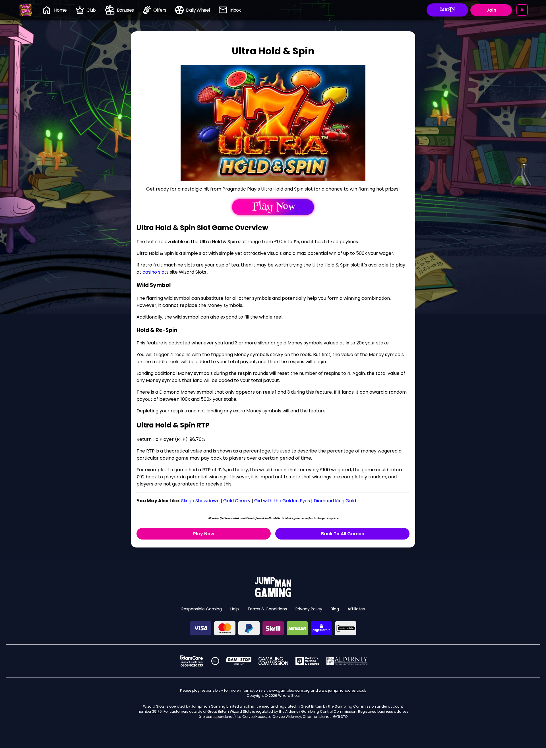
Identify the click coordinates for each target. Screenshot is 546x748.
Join (491, 10)
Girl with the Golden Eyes (282, 500)
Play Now (203, 533)
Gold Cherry (237, 500)
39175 (157, 711)
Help (234, 609)
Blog (335, 609)
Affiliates (356, 609)
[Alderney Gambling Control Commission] (347, 661)
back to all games (342, 533)
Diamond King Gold (335, 500)
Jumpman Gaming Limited (215, 706)
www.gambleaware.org (289, 690)
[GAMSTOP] (239, 661)
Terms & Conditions (267, 609)
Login (447, 10)
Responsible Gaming (201, 609)
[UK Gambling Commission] (273, 661)
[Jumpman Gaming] (273, 595)
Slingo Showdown (200, 500)
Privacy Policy (308, 609)
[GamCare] (191, 661)
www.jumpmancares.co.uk (342, 690)
